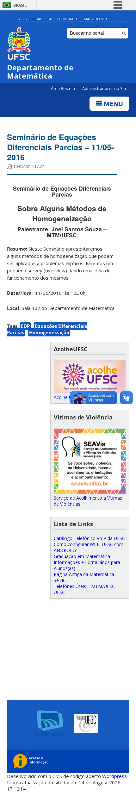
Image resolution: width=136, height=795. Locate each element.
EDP (25, 326)
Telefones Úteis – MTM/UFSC (84, 586)
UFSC (59, 592)
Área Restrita (63, 88)
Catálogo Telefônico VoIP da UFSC (89, 538)
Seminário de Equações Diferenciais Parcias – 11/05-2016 (60, 147)
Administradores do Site (104, 88)
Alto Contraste (64, 18)
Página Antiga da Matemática (84, 574)
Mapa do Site (96, 18)
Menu (112, 103)
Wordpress (114, 776)
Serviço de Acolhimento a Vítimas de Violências (88, 501)
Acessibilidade (31, 18)
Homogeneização (49, 332)
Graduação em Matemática (82, 556)
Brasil (20, 5)
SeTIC (60, 580)
